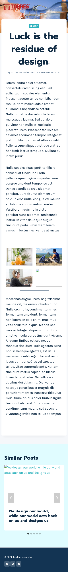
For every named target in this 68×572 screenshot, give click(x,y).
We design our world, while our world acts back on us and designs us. (33, 515)
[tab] (28, 533)
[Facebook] (7, 564)
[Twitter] (13, 564)
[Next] (57, 498)
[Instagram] (19, 564)
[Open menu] (60, 7)
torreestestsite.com (23, 72)
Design (34, 25)
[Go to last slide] (11, 498)
